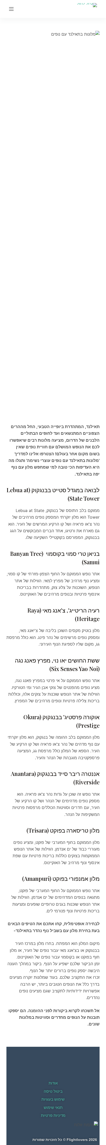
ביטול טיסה (53, 1091)
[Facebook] (53, 1069)
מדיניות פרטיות (53, 1115)
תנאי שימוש (53, 1107)
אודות (53, 1083)
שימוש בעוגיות (53, 1099)
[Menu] (11, 9)
